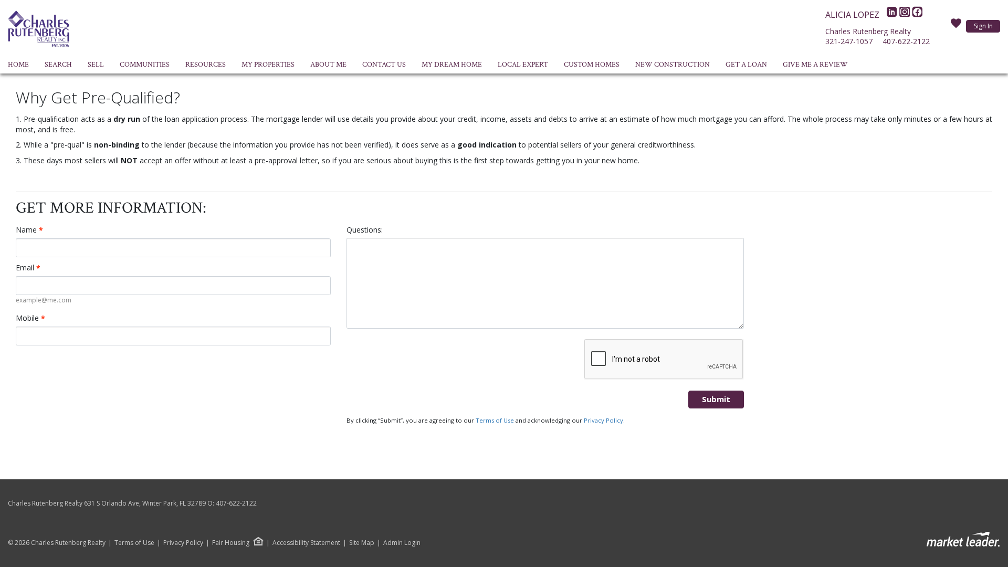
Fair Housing (230, 542)
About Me (328, 64)
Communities (145, 64)
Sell (96, 64)
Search (58, 64)
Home (18, 64)
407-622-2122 (906, 41)
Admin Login (402, 543)
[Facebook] (917, 14)
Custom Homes (592, 64)
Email (28, 267)
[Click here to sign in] (956, 26)
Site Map (361, 543)
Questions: (364, 230)
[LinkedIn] (893, 14)
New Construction (672, 64)
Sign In (983, 26)
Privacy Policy (603, 420)
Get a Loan (746, 64)
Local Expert (523, 64)
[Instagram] (905, 14)
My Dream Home (452, 64)
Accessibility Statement (306, 543)
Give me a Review (815, 64)
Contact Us (384, 64)
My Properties (268, 64)
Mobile (30, 318)
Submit (716, 399)
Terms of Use (495, 420)
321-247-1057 (849, 41)
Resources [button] (205, 64)
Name (29, 230)
